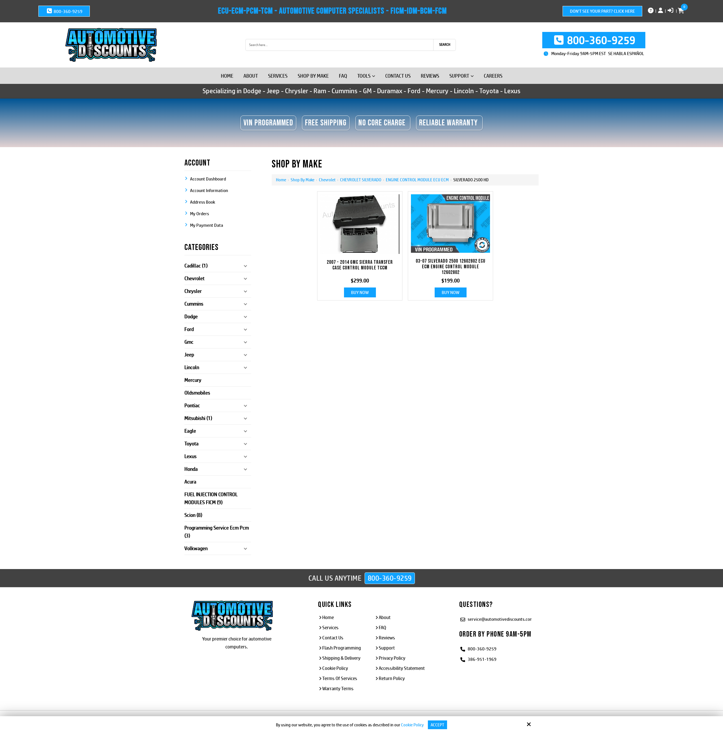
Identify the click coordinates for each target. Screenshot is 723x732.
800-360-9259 (67, 11)
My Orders (199, 213)
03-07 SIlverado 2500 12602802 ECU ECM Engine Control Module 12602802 (450, 266)
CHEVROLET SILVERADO (360, 179)
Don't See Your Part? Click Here (602, 11)
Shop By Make (302, 179)
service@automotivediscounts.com (500, 619)
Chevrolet (327, 179)
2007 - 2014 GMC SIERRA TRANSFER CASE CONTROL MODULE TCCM (360, 265)
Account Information (209, 190)
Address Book (202, 202)
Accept (437, 724)
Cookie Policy (412, 724)
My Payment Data (206, 225)
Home (281, 179)
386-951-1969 (482, 659)
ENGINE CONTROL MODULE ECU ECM (417, 179)
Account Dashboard (208, 179)
